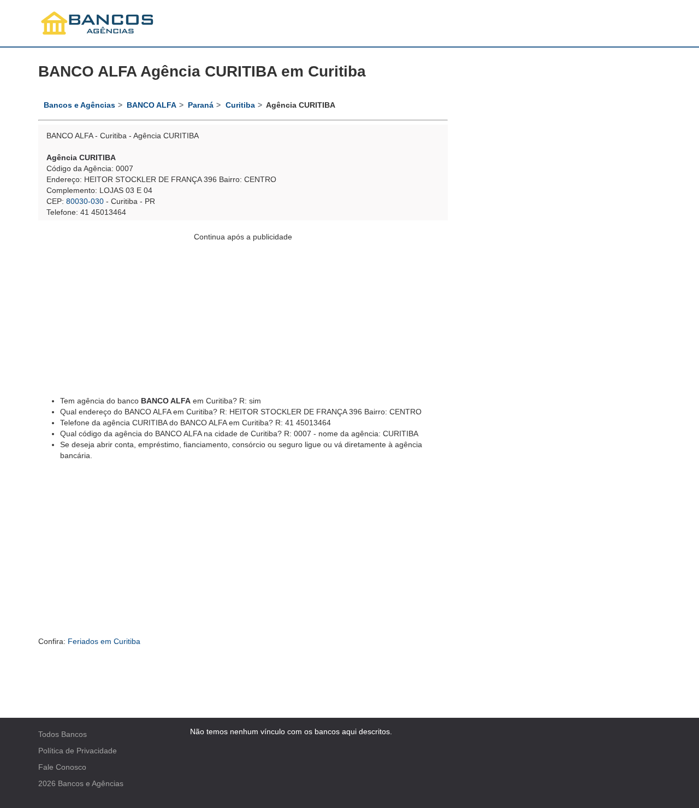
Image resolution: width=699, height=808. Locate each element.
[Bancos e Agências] (97, 23)
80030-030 (85, 201)
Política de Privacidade (77, 750)
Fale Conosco (62, 767)
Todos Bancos (62, 734)
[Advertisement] (243, 318)
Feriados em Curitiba (104, 641)
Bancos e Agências (90, 783)
